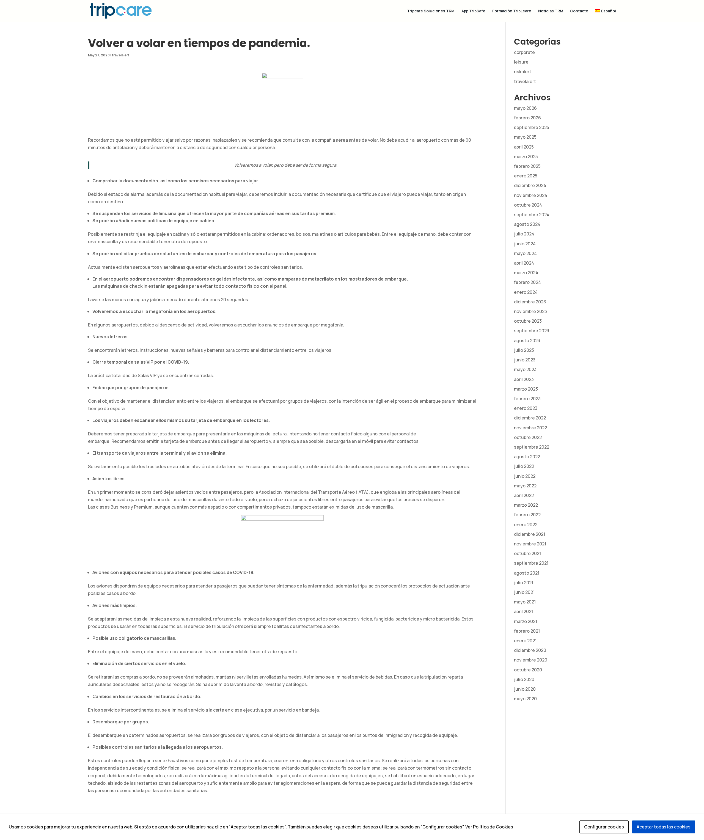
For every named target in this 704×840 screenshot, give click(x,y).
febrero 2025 (527, 166)
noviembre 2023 (530, 311)
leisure (521, 62)
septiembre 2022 (531, 447)
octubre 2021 (527, 553)
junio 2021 (524, 592)
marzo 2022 (526, 505)
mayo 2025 (525, 137)
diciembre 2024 (530, 185)
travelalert (120, 55)
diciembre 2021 (529, 534)
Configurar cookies (604, 827)
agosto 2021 (526, 573)
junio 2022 (524, 476)
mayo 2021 (525, 602)
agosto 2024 (527, 224)
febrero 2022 (527, 515)
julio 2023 (524, 350)
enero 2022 (525, 524)
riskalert (522, 71)
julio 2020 (524, 679)
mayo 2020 (525, 699)
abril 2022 (524, 495)
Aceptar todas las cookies (664, 827)
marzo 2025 (526, 156)
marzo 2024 (526, 273)
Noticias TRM (550, 11)
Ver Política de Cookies (489, 827)
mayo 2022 (525, 486)
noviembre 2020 (530, 660)
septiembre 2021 (531, 563)
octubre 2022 (528, 437)
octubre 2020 (528, 670)
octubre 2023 (528, 321)
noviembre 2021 (530, 544)
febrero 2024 (527, 282)
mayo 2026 (525, 108)
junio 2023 (524, 360)
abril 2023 (524, 379)
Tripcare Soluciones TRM (431, 11)
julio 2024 (524, 234)
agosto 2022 (527, 457)
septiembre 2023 (531, 331)
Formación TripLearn (511, 11)
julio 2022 (524, 466)
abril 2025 (524, 147)
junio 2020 (525, 689)
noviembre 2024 (530, 195)
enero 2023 (525, 408)
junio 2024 (525, 244)
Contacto (579, 11)
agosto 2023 (527, 340)
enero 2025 (525, 176)
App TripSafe (473, 11)
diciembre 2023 (530, 302)
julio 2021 (523, 583)
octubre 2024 (528, 205)
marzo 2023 (526, 389)
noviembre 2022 (530, 428)
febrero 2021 (527, 631)
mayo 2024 (525, 253)
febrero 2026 (527, 118)
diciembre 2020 (530, 650)
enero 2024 (526, 292)
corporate (524, 52)
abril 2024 (524, 263)
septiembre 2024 (531, 215)
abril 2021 (523, 611)
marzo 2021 (525, 621)
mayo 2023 (525, 369)
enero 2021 (525, 641)
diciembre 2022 (530, 418)
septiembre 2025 (531, 127)
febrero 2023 (527, 399)
